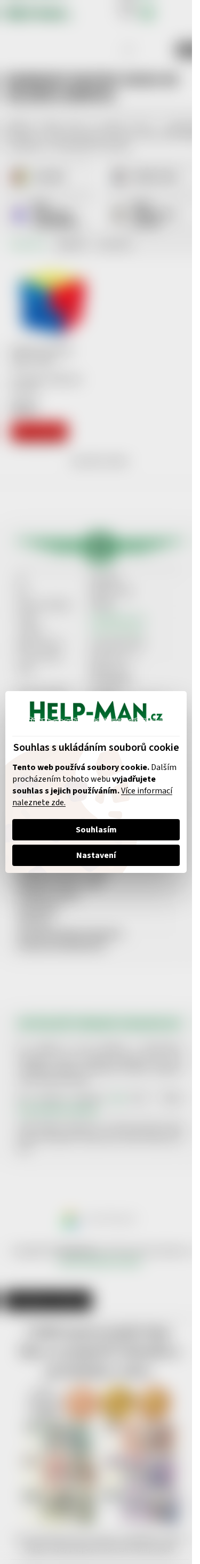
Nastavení (96, 855)
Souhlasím (96, 830)
